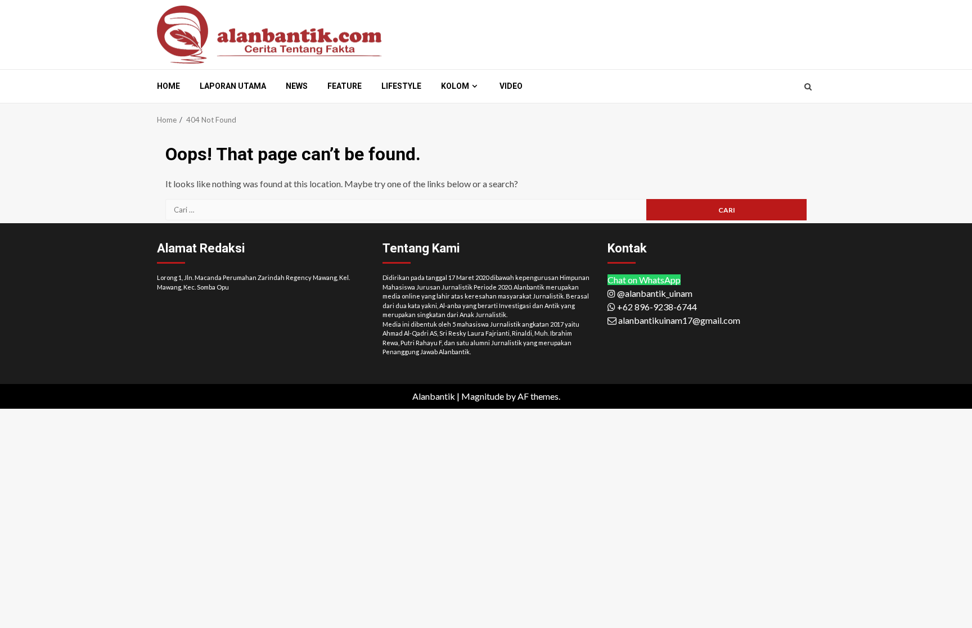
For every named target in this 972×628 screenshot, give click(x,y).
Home (168, 86)
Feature (344, 86)
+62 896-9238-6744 (656, 306)
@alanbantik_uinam (653, 293)
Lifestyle (401, 86)
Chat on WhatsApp (644, 279)
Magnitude (482, 396)
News (297, 86)
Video (511, 86)
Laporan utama (233, 86)
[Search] (808, 86)
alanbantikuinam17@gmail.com (678, 320)
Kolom (455, 86)
